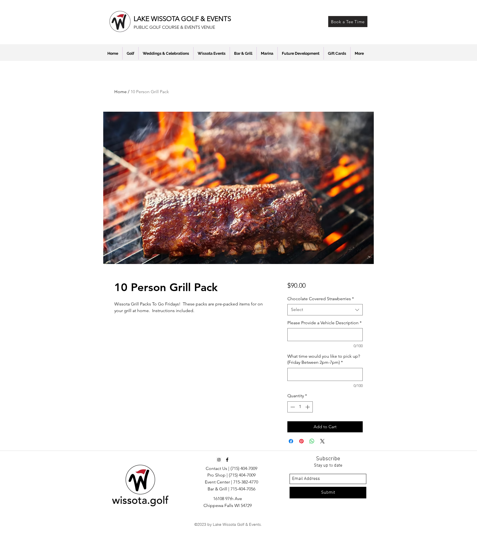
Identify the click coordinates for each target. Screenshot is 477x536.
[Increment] (308, 407)
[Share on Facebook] (291, 441)
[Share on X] (322, 441)
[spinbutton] (300, 407)
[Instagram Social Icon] (219, 459)
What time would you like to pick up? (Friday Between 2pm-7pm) (323, 359)
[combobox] (325, 309)
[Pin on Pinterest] (301, 441)
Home (120, 91)
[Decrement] (292, 407)
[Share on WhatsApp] (312, 441)
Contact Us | (218, 468)
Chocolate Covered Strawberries (320, 298)
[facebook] (227, 459)
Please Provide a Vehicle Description (324, 322)
